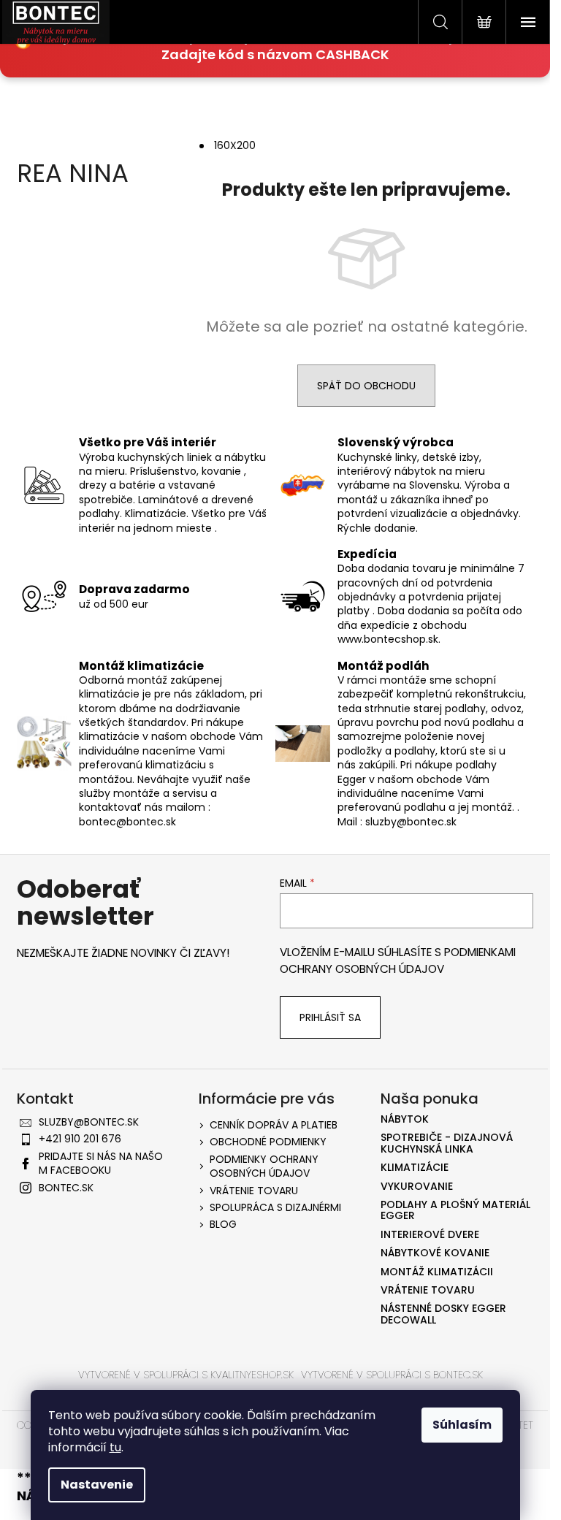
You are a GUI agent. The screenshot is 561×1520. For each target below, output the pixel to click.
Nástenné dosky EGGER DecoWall (443, 1314)
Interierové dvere (430, 1234)
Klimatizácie (415, 1167)
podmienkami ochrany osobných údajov (398, 960)
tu (115, 1447)
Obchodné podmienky (268, 1141)
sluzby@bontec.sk (89, 1122)
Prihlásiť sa (330, 1017)
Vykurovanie (417, 1186)
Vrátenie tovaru (254, 1190)
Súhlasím (462, 1424)
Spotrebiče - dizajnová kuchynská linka (447, 1143)
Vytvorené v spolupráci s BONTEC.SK (392, 1374)
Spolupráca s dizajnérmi (275, 1207)
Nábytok (405, 1119)
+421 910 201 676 (80, 1138)
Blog (223, 1224)
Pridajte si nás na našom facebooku (101, 1163)
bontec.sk (66, 1187)
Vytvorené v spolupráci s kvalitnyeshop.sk (186, 1374)
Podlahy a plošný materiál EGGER (455, 1210)
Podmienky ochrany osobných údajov (264, 1166)
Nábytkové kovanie (435, 1253)
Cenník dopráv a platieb (273, 1125)
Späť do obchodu (366, 385)
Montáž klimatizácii (437, 1272)
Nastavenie (97, 1484)
